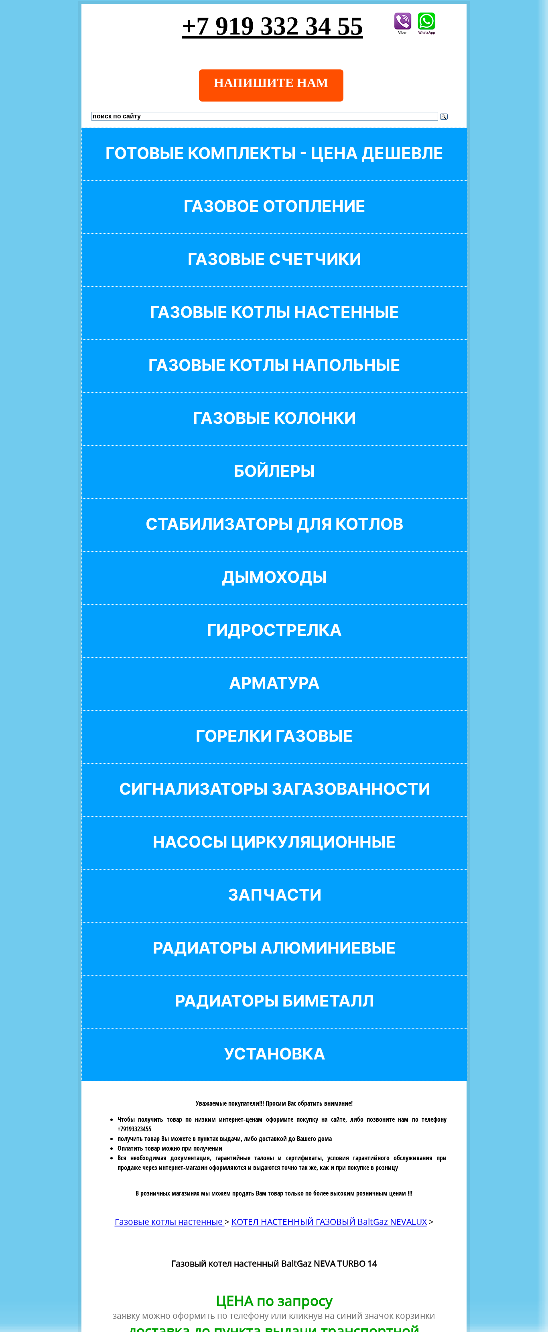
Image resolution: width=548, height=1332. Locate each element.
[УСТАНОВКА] (274, 1067)
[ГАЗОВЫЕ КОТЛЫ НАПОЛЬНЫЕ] (274, 378)
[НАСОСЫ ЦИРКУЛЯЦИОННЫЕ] (274, 855)
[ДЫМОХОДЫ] (274, 590)
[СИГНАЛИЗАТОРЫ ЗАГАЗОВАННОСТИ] (274, 802)
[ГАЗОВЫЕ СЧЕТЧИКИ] (274, 272)
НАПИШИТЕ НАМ (271, 82)
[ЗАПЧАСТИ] (274, 908)
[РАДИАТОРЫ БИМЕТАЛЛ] (274, 1014)
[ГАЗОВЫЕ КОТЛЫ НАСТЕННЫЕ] (274, 325)
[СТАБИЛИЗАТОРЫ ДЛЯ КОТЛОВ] (274, 537)
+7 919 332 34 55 (272, 26)
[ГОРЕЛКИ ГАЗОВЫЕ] (274, 749)
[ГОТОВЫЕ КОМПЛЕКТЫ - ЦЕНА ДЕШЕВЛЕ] (274, 166)
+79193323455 (134, 1129)
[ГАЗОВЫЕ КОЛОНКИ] (274, 431)
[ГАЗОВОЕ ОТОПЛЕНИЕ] (274, 219)
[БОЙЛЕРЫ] (274, 484)
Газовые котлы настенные (170, 1221)
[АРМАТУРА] (274, 696)
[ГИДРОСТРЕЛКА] (274, 643)
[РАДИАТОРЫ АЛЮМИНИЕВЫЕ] (274, 961)
